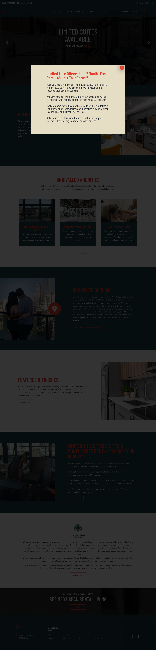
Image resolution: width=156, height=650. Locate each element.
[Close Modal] (122, 68)
